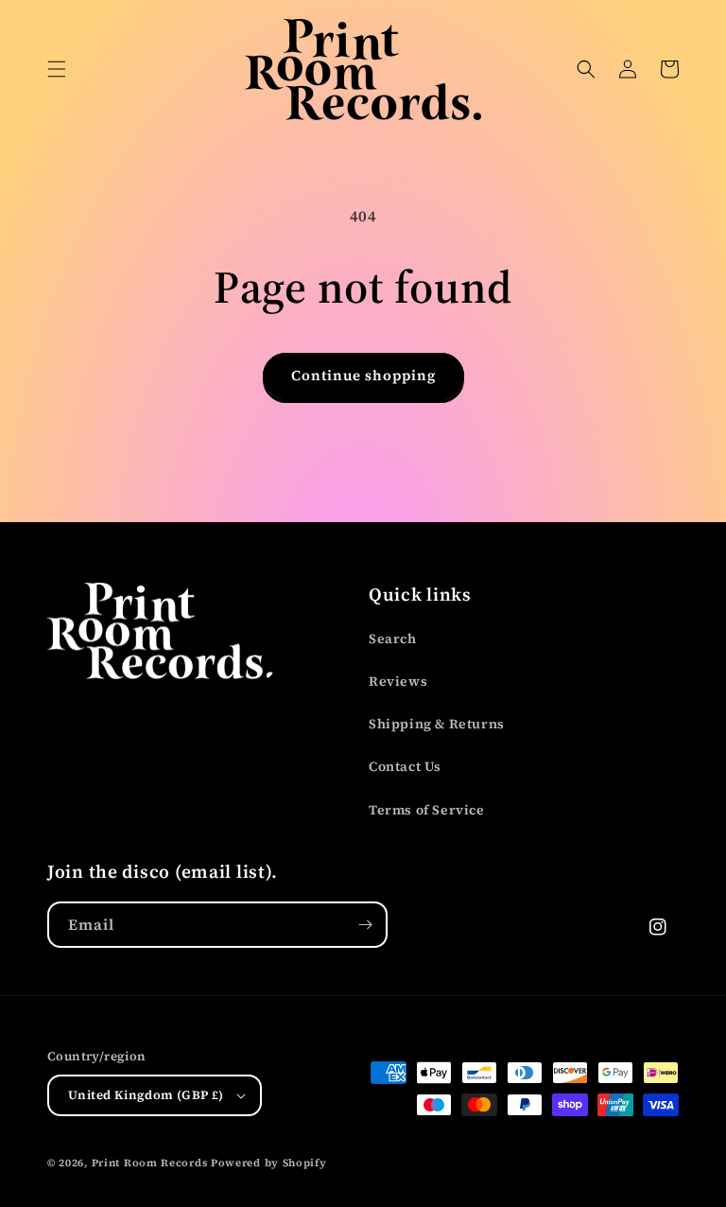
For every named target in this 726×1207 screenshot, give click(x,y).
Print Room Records (150, 1163)
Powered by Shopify (269, 1163)
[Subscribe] (365, 924)
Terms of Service (427, 809)
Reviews (398, 681)
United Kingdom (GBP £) (146, 1095)
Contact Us (405, 766)
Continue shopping (363, 375)
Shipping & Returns (437, 723)
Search (393, 638)
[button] (57, 69)
